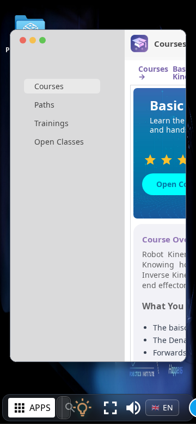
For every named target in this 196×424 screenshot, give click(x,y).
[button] (133, 407)
